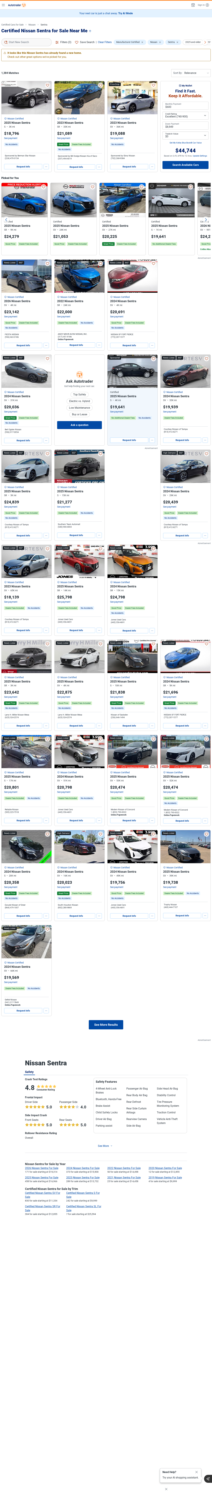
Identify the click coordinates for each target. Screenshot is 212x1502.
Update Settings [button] (200, 156)
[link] (11, 144)
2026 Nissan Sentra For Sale (41, 1168)
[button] (192, 5)
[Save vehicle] (47, 85)
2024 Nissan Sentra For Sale (83, 1168)
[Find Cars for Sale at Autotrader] (17, 5)
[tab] (29, 1071)
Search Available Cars (185, 164)
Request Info (23, 166)
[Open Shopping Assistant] (208, 1479)
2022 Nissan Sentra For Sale (124, 1168)
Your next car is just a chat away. (106, 13)
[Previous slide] (6, 219)
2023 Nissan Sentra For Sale (83, 1177)
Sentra (44, 24)
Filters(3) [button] (65, 42)
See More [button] (103, 1145)
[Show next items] (205, 42)
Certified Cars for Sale (12, 24)
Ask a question (79, 425)
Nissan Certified (15, 118)
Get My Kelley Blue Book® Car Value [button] (186, 143)
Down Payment (172, 124)
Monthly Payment (173, 104)
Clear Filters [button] (105, 42)
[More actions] (46, 166)
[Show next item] (152, 371)
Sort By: (177, 73)
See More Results (106, 1024)
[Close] (197, 1472)
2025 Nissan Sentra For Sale (41, 1177)
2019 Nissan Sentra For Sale (165, 1177)
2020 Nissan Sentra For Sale (165, 1168)
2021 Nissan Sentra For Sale (124, 1177)
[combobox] (26, 42)
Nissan (32, 24)
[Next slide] (205, 219)
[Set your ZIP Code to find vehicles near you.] (90, 31)
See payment (10, 138)
